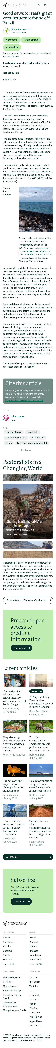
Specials (7, 951)
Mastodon (34, 1012)
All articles (12, 857)
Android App (35, 1017)
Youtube (33, 986)
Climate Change (13, 432)
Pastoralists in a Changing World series (26, 600)
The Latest (8, 964)
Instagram (34, 982)
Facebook (34, 995)
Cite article (12, 47)
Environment (38, 437)
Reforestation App (12, 990)
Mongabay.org (10, 986)
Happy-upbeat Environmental (32, 443)
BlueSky (33, 1008)
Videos (6, 937)
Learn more (20, 648)
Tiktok (32, 999)
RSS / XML (35, 1025)
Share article (31, 40)
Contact (33, 942)
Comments (11, 40)
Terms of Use (36, 964)
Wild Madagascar (12, 977)
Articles (7, 946)
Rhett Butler (18, 416)
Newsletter (19, 901)
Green (9, 443)
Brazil (24, 32)
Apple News (35, 1021)
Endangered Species (16, 437)
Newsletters (35, 955)
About (32, 937)
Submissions (35, 959)
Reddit (32, 1004)
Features (7, 959)
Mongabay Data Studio (15, 1010)
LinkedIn (33, 977)
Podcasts (8, 942)
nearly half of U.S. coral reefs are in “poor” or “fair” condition (35, 251)
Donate (33, 946)
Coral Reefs (32, 432)
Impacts (33, 951)
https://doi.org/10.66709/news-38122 (24, 400)
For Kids (7, 982)
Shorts (6, 955)
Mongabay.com (20, 29)
